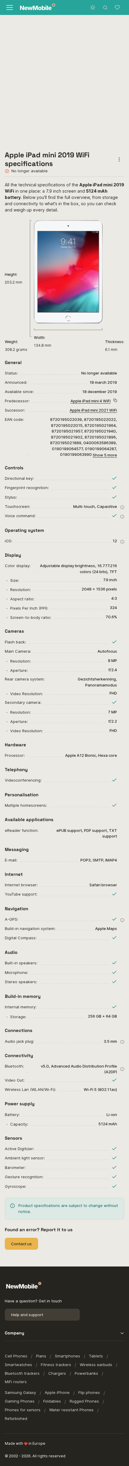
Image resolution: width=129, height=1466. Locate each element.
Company (14, 1333)
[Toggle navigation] (9, 7)
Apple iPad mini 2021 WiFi (93, 410)
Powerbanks (86, 1373)
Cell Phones (16, 1356)
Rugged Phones (84, 1401)
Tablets (96, 1356)
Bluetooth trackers (22, 1373)
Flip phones (89, 1392)
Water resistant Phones (71, 1409)
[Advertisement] (64, 82)
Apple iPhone (57, 1392)
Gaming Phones (19, 1401)
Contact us (21, 1243)
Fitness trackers (56, 1364)
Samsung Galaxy (20, 1392)
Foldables (52, 1401)
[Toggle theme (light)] (92, 7)
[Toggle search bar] (105, 7)
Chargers (57, 1373)
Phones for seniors (22, 1409)
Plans (41, 1356)
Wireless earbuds (96, 1364)
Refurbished (16, 1418)
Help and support (27, 1314)
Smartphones (67, 1356)
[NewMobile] (36, 7)
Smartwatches (18, 1364)
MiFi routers (16, 1381)
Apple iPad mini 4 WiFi (90, 400)
